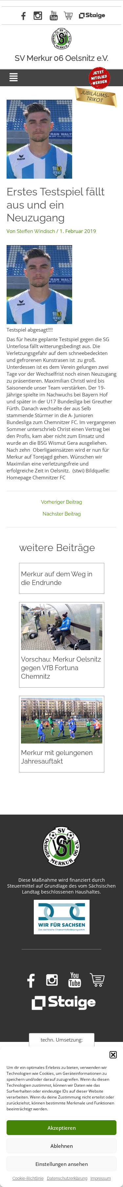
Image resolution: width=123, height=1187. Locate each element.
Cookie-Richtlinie (28, 1178)
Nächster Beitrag (62, 514)
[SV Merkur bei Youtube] (54, 15)
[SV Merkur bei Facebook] (22, 15)
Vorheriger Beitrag (61, 502)
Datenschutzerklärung (67, 1178)
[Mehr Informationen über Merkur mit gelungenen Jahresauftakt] (61, 720)
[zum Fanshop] (68, 15)
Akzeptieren (62, 1127)
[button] (113, 1054)
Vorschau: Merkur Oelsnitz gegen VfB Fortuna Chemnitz (61, 667)
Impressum (101, 1178)
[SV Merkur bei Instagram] (38, 15)
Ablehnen (62, 1146)
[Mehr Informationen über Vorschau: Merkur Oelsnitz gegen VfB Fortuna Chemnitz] (61, 627)
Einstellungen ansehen (61, 1164)
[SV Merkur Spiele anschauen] (92, 16)
